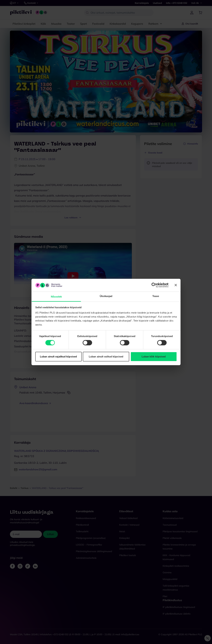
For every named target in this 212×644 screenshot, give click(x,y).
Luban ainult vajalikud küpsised (58, 356)
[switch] (87, 342)
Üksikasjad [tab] (106, 296)
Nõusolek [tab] (56, 296)
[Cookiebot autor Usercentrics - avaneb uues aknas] (153, 285)
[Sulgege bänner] (176, 285)
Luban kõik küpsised (154, 356)
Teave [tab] (155, 296)
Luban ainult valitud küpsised (106, 356)
